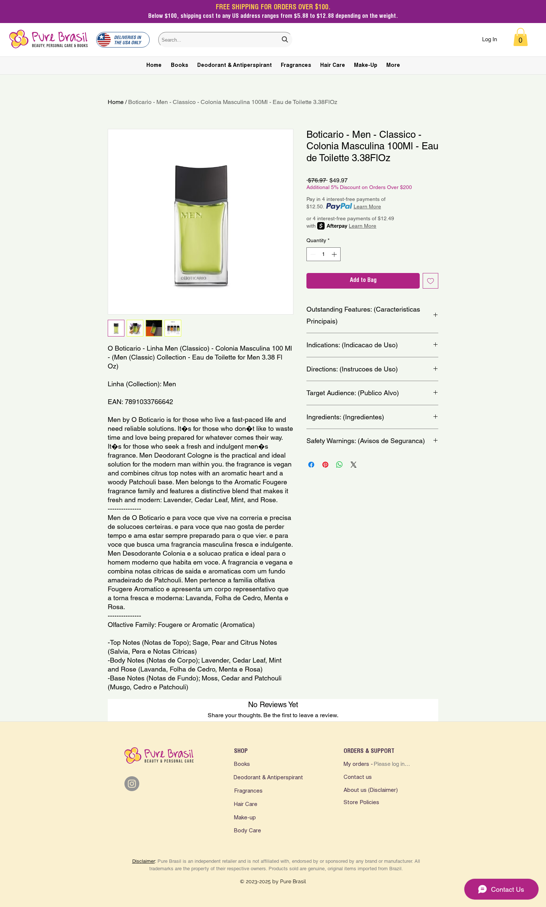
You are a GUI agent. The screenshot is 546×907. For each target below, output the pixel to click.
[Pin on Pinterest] (325, 464)
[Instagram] (131, 783)
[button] (520, 37)
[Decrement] (312, 254)
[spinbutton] (323, 254)
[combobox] (225, 40)
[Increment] (334, 254)
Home (116, 101)
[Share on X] (353, 464)
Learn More (367, 206)
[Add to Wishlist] (430, 281)
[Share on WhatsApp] (339, 464)
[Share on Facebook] (311, 464)
